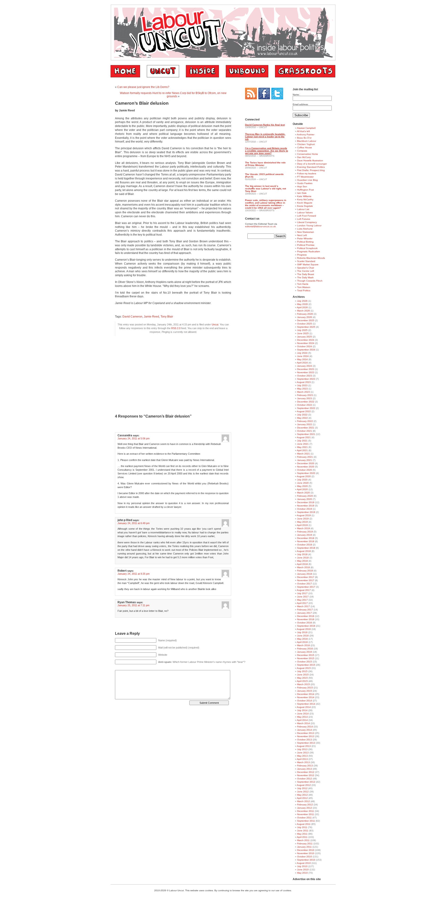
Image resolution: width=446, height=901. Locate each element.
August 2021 (304, 437)
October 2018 (304, 544)
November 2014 (305, 697)
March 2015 (303, 684)
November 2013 (305, 736)
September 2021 (306, 434)
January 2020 (304, 499)
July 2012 (302, 788)
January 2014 (304, 730)
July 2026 (302, 301)
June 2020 (303, 483)
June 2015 (303, 674)
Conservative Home (307, 154)
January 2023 (304, 398)
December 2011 (305, 811)
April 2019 (302, 525)
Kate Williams (304, 196)
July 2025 (302, 330)
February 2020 (305, 496)
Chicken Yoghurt (306, 144)
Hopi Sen (302, 186)
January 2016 (304, 652)
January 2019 (304, 535)
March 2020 (303, 492)
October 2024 (304, 346)
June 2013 (303, 752)
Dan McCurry (304, 157)
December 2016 (305, 616)
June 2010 (303, 869)
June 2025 (303, 333)
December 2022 (305, 401)
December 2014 (305, 694)
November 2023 (305, 372)
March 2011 (303, 840)
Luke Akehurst (304, 228)
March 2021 (303, 453)
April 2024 (302, 362)
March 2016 (303, 645)
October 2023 (304, 375)
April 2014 (302, 720)
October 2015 (304, 661)
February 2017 (305, 609)
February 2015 (305, 687)
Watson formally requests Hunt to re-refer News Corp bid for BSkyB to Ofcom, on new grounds (173, 94)
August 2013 (304, 746)
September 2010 (306, 860)
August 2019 (304, 515)
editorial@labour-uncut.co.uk (260, 226)
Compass (302, 150)
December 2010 (305, 850)
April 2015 (302, 681)
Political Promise (306, 245)
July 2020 (302, 479)
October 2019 (304, 509)
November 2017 (305, 580)
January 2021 (304, 460)
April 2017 (302, 603)
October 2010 (304, 856)
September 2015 (306, 665)
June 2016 (303, 635)
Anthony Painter (305, 134)
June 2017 (303, 596)
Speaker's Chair (305, 267)
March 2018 (303, 567)
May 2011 (302, 834)
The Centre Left (305, 271)
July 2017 (302, 593)
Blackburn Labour (306, 141)
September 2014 (306, 704)
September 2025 (306, 327)
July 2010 (302, 866)
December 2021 (305, 427)
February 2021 (305, 457)
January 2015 (304, 691)
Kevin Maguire (304, 202)
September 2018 (306, 548)
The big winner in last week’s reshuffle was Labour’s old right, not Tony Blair (265, 188)
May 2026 (302, 304)
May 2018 (302, 561)
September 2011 (306, 821)
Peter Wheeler (304, 238)
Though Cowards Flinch (309, 280)
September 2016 (306, 626)
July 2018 (302, 554)
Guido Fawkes (304, 183)
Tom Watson (303, 287)
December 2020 (305, 463)
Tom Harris (302, 284)
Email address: (300, 104)
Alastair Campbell (306, 128)
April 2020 (302, 489)
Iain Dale (302, 193)
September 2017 (306, 587)
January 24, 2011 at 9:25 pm (134, 573)
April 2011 (302, 837)
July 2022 (302, 414)
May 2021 (302, 447)
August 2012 (304, 785)
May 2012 (302, 795)
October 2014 (304, 700)
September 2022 (306, 408)
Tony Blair (167, 316)
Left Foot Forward (306, 215)
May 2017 (302, 600)
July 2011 (302, 827)
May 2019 (302, 522)
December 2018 (305, 538)
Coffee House (304, 147)
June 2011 (302, 830)
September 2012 (306, 782)
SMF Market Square (307, 264)
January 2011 (304, 847)
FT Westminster (305, 176)
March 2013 (303, 762)
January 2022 (304, 424)
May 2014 (302, 717)
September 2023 (306, 379)
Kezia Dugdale (305, 206)
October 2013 (304, 739)
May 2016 (302, 639)
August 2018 (304, 551)
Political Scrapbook (307, 248)
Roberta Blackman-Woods (311, 258)
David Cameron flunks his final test (265, 124)
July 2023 (302, 385)
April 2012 (302, 798)
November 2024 (305, 343)
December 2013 (305, 733)
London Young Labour (309, 225)
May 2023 (302, 388)
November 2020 (305, 466)
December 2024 (305, 340)
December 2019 (305, 502)
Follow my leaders (306, 173)
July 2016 (302, 632)
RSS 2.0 (175, 328)
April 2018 (302, 564)
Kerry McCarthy (305, 199)
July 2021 (302, 440)
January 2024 (304, 366)
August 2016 (304, 629)
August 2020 (304, 476)
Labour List (303, 209)
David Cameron (132, 316)
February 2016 (305, 648)
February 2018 (305, 570)
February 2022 (305, 421)
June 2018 (303, 557)
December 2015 (305, 655)
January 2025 (304, 336)
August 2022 (304, 411)
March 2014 (303, 723)
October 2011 (304, 817)
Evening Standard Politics (311, 167)
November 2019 (305, 505)
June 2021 (303, 444)
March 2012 (303, 801)
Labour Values (305, 212)
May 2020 (302, 486)
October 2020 (304, 470)
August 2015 (304, 668)
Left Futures (303, 219)
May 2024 (302, 359)
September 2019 (306, 512)
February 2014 (305, 726)
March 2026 (303, 310)
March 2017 (303, 606)
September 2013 (306, 743)
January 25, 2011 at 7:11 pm (133, 605)
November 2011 (305, 814)
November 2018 (305, 541)
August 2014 (304, 707)
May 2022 (302, 418)
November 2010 (305, 853)
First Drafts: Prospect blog (311, 170)
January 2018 (304, 574)
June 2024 (303, 356)
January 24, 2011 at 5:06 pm (134, 438)
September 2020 (306, 473)
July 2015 (302, 671)
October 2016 (304, 622)
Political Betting (305, 241)
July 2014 (302, 710)
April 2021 (302, 450)
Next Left (302, 235)
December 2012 (305, 772)
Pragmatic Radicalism (308, 251)
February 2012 (305, 804)
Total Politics (303, 290)
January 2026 (304, 317)
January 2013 (304, 769)
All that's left (303, 131)
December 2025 (305, 320)
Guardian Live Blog (307, 180)
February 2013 (305, 765)
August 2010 (304, 863)
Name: (296, 94)
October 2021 (304, 431)
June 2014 (303, 713)
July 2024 (302, 353)
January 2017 (304, 613)
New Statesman (305, 232)
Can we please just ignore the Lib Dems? (143, 87)
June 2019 (303, 518)
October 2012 (304, 778)
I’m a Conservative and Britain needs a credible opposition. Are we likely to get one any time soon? (266, 151)
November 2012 (305, 775)
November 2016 (305, 619)
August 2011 (304, 824)
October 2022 (304, 405)
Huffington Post (305, 189)
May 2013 (302, 756)
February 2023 (305, 395)
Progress (302, 254)
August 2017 (304, 590)
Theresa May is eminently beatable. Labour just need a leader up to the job (265, 136)
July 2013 (302, 749)
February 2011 (305, 843)
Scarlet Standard (306, 261)
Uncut (215, 324)
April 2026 (302, 307)
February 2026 (305, 314)
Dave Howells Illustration (310, 160)
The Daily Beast (305, 274)
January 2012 (304, 808)
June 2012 (303, 791)
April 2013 (302, 759)
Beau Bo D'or (304, 137)
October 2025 (304, 323)
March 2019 (303, 528)
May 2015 (302, 678)
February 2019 (305, 531)
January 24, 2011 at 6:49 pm (134, 523)
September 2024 (306, 349)
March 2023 (303, 392)
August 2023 (304, 382)
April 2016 (302, 642)
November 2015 (305, 658)
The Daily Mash (305, 277)
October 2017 (304, 583)
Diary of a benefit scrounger (312, 163)
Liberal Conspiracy (307, 222)
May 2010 (302, 873)
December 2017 (305, 577)
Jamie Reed (151, 316)
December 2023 (305, 369)
